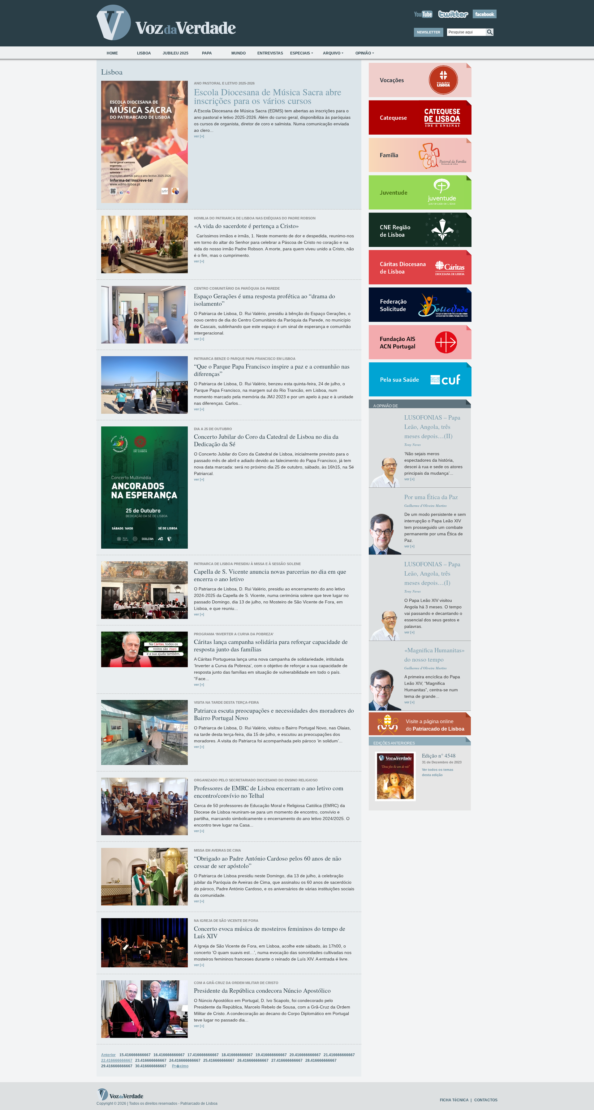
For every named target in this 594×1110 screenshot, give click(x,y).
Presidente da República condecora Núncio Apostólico (262, 990)
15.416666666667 (135, 1055)
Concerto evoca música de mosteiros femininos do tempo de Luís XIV (269, 932)
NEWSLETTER (428, 32)
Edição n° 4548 (439, 755)
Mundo (238, 53)
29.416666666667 (116, 1066)
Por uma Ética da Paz (431, 497)
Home (112, 53)
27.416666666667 (287, 1060)
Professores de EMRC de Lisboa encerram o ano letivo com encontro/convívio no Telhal (268, 791)
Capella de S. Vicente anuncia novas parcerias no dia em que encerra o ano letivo (270, 575)
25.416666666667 (219, 1060)
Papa (207, 53)
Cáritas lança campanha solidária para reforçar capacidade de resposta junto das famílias (271, 645)
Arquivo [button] (331, 53)
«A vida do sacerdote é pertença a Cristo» (246, 226)
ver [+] (199, 136)
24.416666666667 (184, 1060)
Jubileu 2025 (175, 53)
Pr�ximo (180, 1066)
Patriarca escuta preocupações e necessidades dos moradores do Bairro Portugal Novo (274, 714)
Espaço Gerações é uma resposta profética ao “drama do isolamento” (264, 299)
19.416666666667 (271, 1055)
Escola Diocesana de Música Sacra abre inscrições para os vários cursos (267, 96)
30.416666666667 (150, 1066)
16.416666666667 (169, 1055)
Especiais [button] (300, 53)
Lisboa (144, 53)
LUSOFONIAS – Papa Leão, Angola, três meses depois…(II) (432, 426)
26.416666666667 (253, 1060)
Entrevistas (270, 53)
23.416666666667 (150, 1060)
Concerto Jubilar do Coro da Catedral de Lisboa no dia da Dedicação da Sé (266, 440)
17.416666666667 (203, 1055)
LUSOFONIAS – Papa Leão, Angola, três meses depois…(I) (432, 573)
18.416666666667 (237, 1055)
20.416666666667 (305, 1055)
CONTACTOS (485, 1100)
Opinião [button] (363, 53)
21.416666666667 (339, 1055)
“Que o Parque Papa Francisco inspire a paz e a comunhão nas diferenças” (272, 370)
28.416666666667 (321, 1060)
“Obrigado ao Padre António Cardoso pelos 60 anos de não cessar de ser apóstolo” (267, 862)
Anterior (108, 1055)
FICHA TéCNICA (454, 1100)
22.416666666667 (116, 1060)
